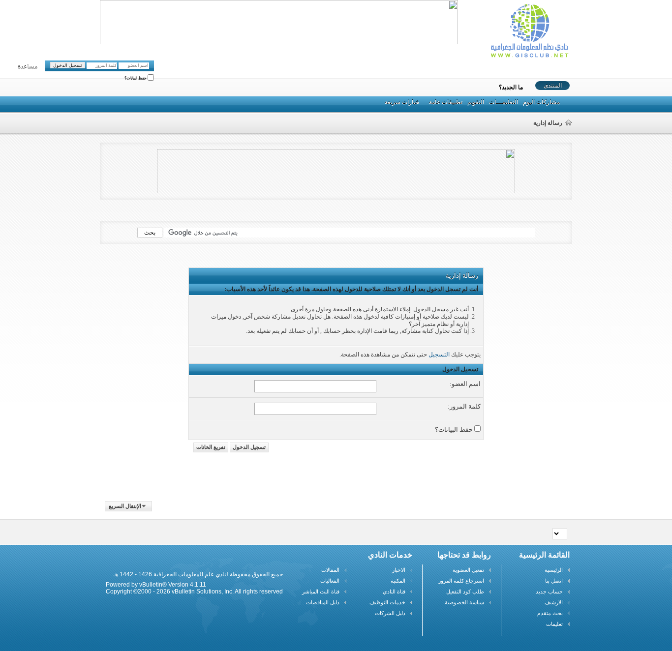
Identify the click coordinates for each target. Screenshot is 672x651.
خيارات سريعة (402, 102)
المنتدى (553, 85)
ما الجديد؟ (511, 87)
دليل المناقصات (322, 602)
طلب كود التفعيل (465, 591)
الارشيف (554, 602)
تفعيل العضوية (468, 570)
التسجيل (439, 354)
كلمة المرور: (464, 406)
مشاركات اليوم (541, 102)
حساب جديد (549, 591)
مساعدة (27, 66)
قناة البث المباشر (320, 591)
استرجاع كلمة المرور (461, 581)
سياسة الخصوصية (464, 602)
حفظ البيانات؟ (136, 78)
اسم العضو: (465, 383)
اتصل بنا (554, 581)
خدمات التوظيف (387, 602)
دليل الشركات (390, 613)
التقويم (475, 102)
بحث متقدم (550, 613)
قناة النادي (394, 591)
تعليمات (554, 624)
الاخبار (398, 570)
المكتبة (398, 581)
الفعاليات (329, 581)
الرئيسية (554, 570)
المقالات (330, 570)
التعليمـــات (503, 102)
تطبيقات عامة (445, 102)
